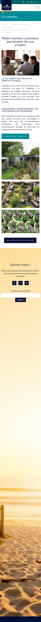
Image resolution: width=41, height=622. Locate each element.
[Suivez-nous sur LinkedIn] (32, 2)
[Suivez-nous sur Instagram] (23, 2)
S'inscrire (20, 300)
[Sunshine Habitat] (7, 6)
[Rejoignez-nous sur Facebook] (27, 2)
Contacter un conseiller (15, 136)
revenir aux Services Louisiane (20, 240)
